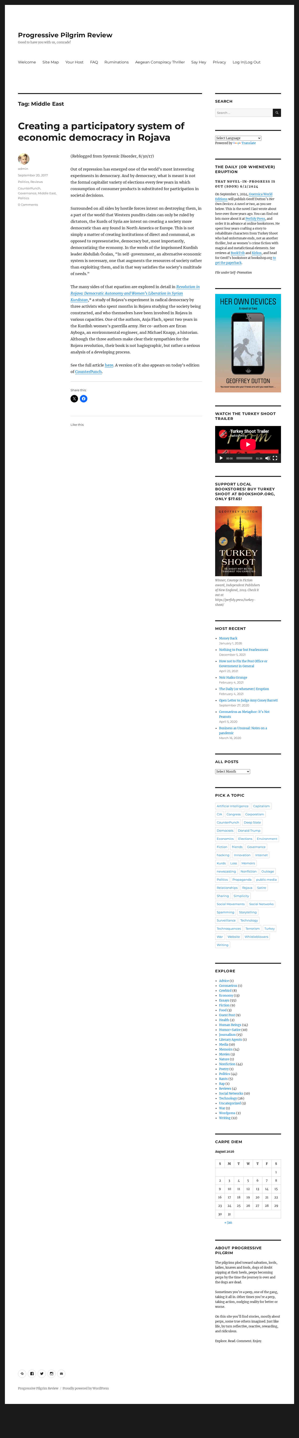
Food (223, 1010)
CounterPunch (88, 371)
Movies (224, 1054)
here (109, 365)
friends (237, 847)
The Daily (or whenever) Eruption (244, 689)
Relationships (227, 888)
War (220, 937)
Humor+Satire (230, 1030)
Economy (226, 996)
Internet (261, 855)
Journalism (227, 1035)
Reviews (36, 182)
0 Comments (28, 204)
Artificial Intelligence (233, 806)
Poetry (224, 1069)
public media (266, 879)
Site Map (51, 62)
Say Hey (198, 62)
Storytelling (248, 912)
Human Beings (230, 1025)
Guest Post (227, 1015)
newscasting (226, 871)
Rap (222, 1084)
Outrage (267, 871)
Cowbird (225, 991)
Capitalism (261, 806)
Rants (223, 1079)
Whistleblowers (256, 937)
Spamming (225, 912)
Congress (234, 814)
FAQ (94, 62)
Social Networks (261, 904)
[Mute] (267, 458)
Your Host (74, 62)
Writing (222, 945)
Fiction (222, 847)
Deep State (252, 822)
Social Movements (231, 904)
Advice (224, 981)
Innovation (242, 855)
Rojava (247, 888)
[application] (248, 444)
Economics (225, 839)
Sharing (223, 896)
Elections (245, 839)
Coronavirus (228, 986)
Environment (267, 839)
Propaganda (242, 879)
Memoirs (248, 863)
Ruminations (116, 62)
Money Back (228, 638)
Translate (249, 143)
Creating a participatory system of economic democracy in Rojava (101, 131)
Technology (249, 920)
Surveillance (226, 920)
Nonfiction (249, 871)
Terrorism (253, 928)
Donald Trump (249, 830)
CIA (219, 814)
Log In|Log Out (247, 62)
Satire (261, 888)
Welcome (27, 62)
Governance (27, 193)
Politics (23, 182)
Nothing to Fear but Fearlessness (243, 650)
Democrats (225, 830)
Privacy (219, 62)
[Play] (221, 458)
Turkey (269, 928)
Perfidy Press (255, 219)
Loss (233, 863)
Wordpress (227, 1113)
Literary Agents (230, 1040)
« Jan (228, 1223)
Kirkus (257, 253)
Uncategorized (230, 1103)
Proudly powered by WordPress (86, 1388)
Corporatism (254, 814)
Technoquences (229, 928)
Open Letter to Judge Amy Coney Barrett (248, 700)
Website (234, 937)
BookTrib (238, 253)
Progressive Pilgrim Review (65, 35)
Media (223, 1045)
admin (23, 169)
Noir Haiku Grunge (233, 678)
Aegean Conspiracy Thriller (160, 62)
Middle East (47, 193)
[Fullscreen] (275, 458)
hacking (223, 855)
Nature (224, 1059)
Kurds (221, 863)
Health (224, 1020)
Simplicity (241, 896)
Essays (224, 1000)
